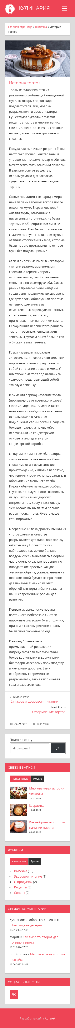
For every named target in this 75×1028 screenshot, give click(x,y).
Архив (35, 861)
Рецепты (20, 887)
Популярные (20, 778)
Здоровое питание (28, 876)
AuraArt (50, 1018)
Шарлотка (36, 805)
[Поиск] (58, 748)
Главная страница (20, 27)
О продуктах (23, 882)
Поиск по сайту (21, 740)
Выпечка (41, 27)
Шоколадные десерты (26, 925)
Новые (37, 778)
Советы (19, 893)
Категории (19, 861)
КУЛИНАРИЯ (34, 8)
